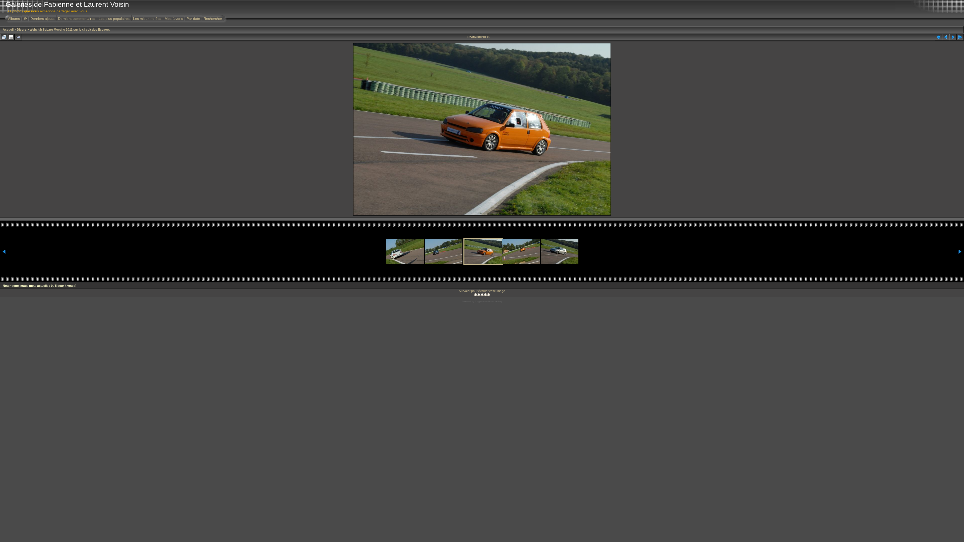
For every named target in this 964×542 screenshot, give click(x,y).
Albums (14, 19)
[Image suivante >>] (952, 37)
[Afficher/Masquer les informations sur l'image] (11, 37)
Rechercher (213, 19)
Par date (193, 19)
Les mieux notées (147, 19)
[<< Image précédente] (945, 37)
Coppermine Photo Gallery (488, 301)
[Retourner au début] (938, 37)
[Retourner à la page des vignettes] (3, 37)
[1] (475, 294)
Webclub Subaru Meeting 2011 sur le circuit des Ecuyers (70, 29)
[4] (485, 294)
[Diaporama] (18, 37)
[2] (478, 294)
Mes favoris (174, 19)
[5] (488, 294)
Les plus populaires (114, 19)
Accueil (8, 29)
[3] (482, 294)
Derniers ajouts (42, 19)
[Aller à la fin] (960, 37)
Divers (21, 29)
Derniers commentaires (76, 19)
